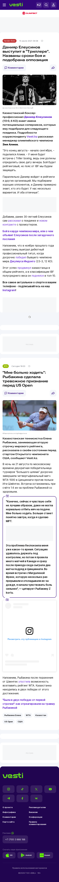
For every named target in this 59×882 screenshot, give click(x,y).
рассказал (14, 220)
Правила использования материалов (29, 868)
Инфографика (9, 812)
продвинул (24, 267)
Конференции (35, 817)
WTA (6, 366)
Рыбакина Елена (12, 715)
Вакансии (33, 812)
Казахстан (40, 715)
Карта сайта (8, 822)
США (20, 721)
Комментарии (16, 67)
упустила (24, 681)
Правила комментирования (37, 823)
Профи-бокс (9, 41)
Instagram (9, 290)
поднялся (38, 275)
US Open (8, 721)
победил (21, 257)
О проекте (8, 807)
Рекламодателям (37, 807)
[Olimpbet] (29, 13)
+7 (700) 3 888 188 (15, 839)
